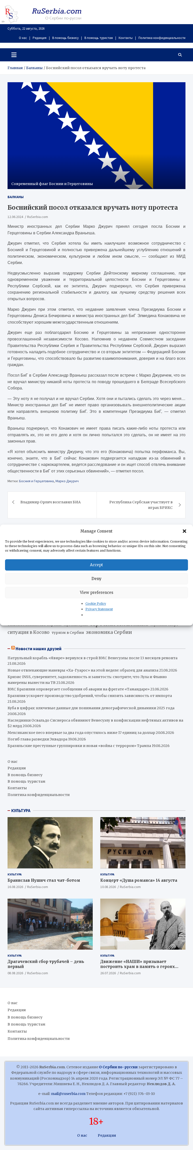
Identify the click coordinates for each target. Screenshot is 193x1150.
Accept (96, 564)
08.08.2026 (15, 973)
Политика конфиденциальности (161, 38)
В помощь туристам (98, 38)
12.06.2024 (15, 216)
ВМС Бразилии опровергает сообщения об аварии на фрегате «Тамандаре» (79, 689)
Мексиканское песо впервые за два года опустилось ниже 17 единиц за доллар (81, 732)
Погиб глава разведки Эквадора (37, 739)
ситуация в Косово (29, 632)
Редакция (39, 38)
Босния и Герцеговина (36, 481)
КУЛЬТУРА (20, 810)
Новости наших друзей (39, 648)
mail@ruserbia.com (68, 1093)
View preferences (96, 592)
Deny (96, 578)
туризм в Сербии (68, 632)
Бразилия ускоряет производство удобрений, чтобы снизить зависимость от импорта (90, 695)
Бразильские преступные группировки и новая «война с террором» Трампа (79, 745)
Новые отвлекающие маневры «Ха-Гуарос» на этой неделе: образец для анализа (83, 670)
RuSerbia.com (37, 216)
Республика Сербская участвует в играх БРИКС (141, 505)
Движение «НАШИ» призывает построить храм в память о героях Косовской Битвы (137, 966)
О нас (23, 38)
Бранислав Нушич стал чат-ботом (44, 880)
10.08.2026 (108, 886)
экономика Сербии (109, 632)
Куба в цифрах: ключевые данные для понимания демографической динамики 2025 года (91, 708)
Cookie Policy (95, 603)
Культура (15, 874)
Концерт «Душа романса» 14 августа (138, 880)
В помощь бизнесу (65, 38)
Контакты (126, 38)
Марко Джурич (67, 481)
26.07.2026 (108, 973)
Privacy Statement (99, 609)
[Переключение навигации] (14, 54)
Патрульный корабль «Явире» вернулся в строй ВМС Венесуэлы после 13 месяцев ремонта (92, 658)
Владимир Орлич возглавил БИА (50, 502)
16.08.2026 (15, 886)
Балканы (16, 197)
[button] (185, 531)
